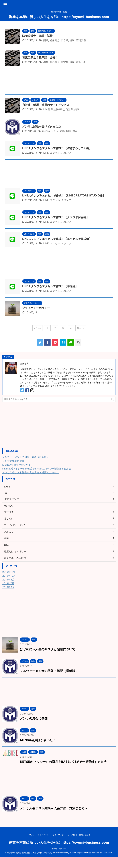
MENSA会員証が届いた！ (16, 464)
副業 (45, 40)
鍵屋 (72, 40)
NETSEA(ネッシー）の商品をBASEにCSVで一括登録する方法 (36, 468)
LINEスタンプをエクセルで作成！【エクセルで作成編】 (57, 238)
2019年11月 (8, 571)
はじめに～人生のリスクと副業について (47, 649)
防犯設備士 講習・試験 (37, 35)
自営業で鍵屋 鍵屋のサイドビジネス (45, 104)
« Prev (37, 328)
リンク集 (71, 835)
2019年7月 (8, 583)
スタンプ (66, 152)
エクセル (55, 152)
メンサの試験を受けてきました (41, 126)
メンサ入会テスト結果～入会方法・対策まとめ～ (30, 472)
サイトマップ (58, 835)
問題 (68, 131)
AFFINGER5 (107, 852)
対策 (75, 131)
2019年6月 (8, 587)
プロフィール (43, 835)
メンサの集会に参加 (13, 460)
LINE (46, 152)
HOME (30, 835)
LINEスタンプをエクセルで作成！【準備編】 (50, 286)
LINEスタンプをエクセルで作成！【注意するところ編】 (57, 148)
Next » (80, 328)
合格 (62, 131)
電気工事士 (82, 61)
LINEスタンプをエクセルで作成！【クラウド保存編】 (55, 217)
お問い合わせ (84, 835)
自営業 (64, 40)
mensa (46, 131)
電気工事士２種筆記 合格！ (40, 57)
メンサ (55, 131)
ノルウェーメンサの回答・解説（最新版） (25, 457)
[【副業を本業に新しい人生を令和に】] (63, 342)
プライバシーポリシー (36, 307)
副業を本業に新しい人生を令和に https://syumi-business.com (59, 17)
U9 (45, 109)
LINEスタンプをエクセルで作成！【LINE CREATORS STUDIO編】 (63, 195)
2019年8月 (8, 579)
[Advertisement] (59, 82)
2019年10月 (9, 575)
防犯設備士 (82, 40)
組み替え (54, 40)
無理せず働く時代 (59, 848)
